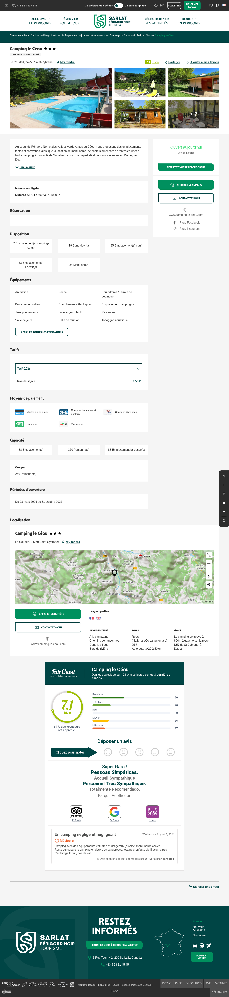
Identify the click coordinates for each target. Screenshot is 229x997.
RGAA (114, 990)
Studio (116, 985)
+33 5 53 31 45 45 (27, 5)
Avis (208, 983)
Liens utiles (104, 985)
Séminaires (219, 992)
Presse (166, 983)
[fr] (224, 5)
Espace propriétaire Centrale (136, 985)
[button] (224, 5)
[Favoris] (211, 5)
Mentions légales (87, 985)
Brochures (194, 983)
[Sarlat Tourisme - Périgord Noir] (112, 21)
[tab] (75, 369)
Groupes (221, 983)
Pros (178, 983)
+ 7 (193, 114)
